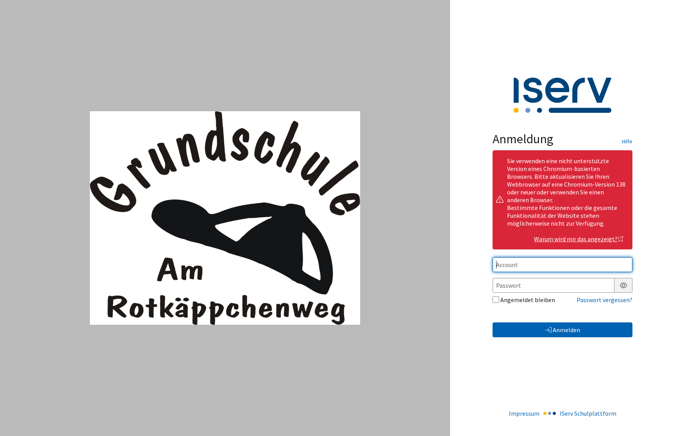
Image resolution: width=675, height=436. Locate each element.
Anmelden (566, 330)
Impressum (524, 413)
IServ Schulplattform (588, 413)
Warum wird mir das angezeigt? (576, 239)
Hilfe (627, 141)
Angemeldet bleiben (527, 300)
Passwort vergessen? (604, 300)
